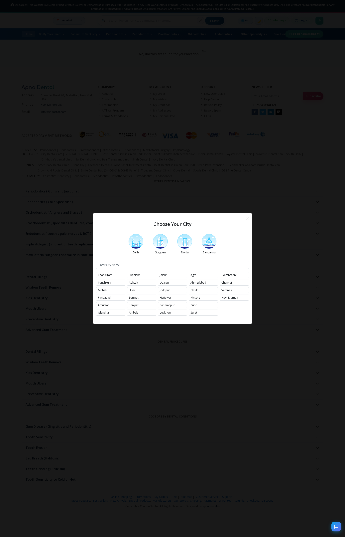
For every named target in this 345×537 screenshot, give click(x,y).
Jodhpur (165, 290)
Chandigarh (105, 275)
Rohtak (133, 282)
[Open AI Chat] (336, 527)
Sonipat (134, 297)
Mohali (102, 290)
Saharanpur (167, 305)
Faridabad (104, 297)
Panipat (134, 305)
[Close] (248, 218)
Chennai (226, 282)
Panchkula (104, 282)
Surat (193, 312)
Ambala (134, 312)
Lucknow (165, 312)
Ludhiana (135, 275)
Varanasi (226, 290)
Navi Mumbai (230, 297)
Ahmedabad (198, 282)
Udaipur (165, 282)
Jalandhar (104, 312)
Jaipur (163, 275)
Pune (193, 305)
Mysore (195, 297)
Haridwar (165, 297)
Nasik (194, 290)
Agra (193, 275)
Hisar (132, 290)
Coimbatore (229, 275)
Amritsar (103, 305)
